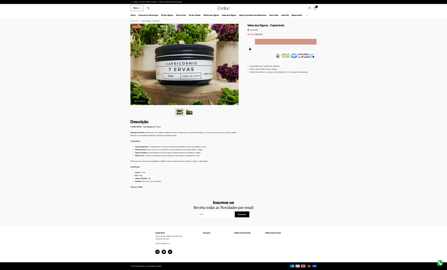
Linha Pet (285, 15)
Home (132, 15)
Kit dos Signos (167, 15)
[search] (148, 8)
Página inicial (134, 21)
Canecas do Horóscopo (148, 15)
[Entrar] (309, 8)
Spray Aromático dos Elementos (252, 15)
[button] (234, 64)
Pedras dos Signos (211, 15)
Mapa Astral (297, 15)
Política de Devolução (273, 233)
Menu (136, 8)
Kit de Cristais (195, 15)
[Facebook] (164, 252)
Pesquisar (206, 233)
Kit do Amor (181, 15)
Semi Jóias (273, 15)
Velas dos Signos (229, 15)
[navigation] (179, 112)
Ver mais (307, 15)
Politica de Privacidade (242, 233)
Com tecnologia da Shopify (153, 266)
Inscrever (242, 214)
